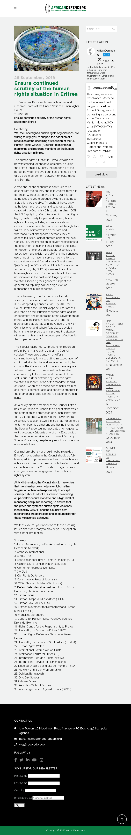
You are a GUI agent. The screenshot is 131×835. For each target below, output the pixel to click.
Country (19, 790)
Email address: (23, 797)
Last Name (20, 783)
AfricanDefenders (102, 88)
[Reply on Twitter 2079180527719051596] (89, 159)
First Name (20, 775)
